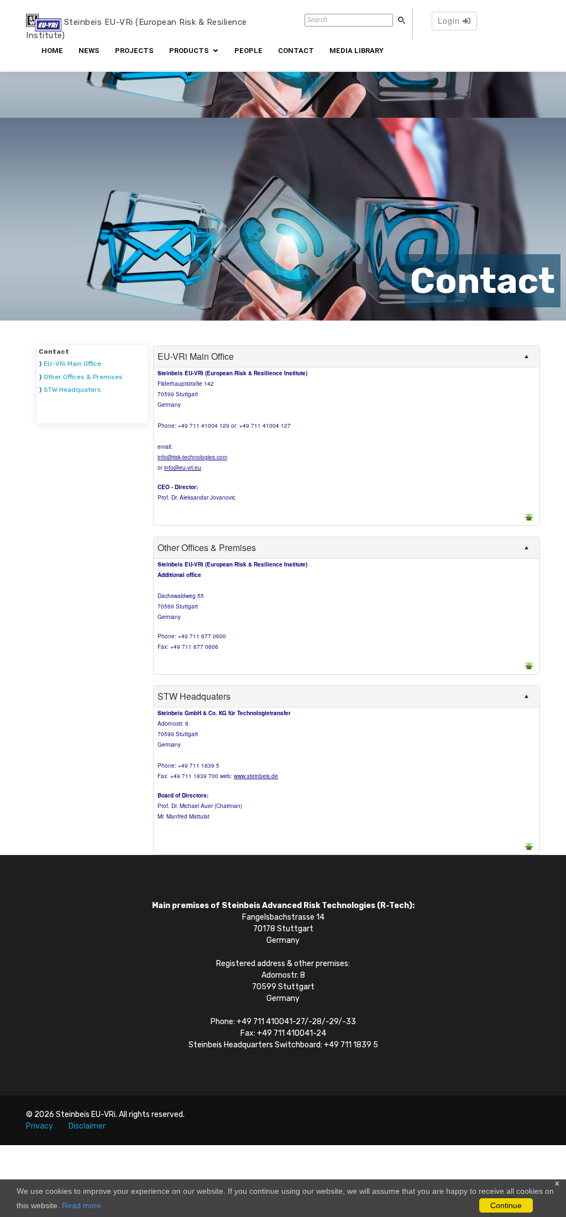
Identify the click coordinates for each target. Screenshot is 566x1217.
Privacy (39, 1126)
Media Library (356, 50)
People (248, 50)
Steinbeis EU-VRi (86, 1114)
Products (189, 50)
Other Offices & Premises (83, 377)
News (88, 50)
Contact (296, 50)
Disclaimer (87, 1126)
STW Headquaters (72, 390)
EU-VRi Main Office (72, 364)
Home (52, 50)
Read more (81, 1205)
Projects (134, 50)
